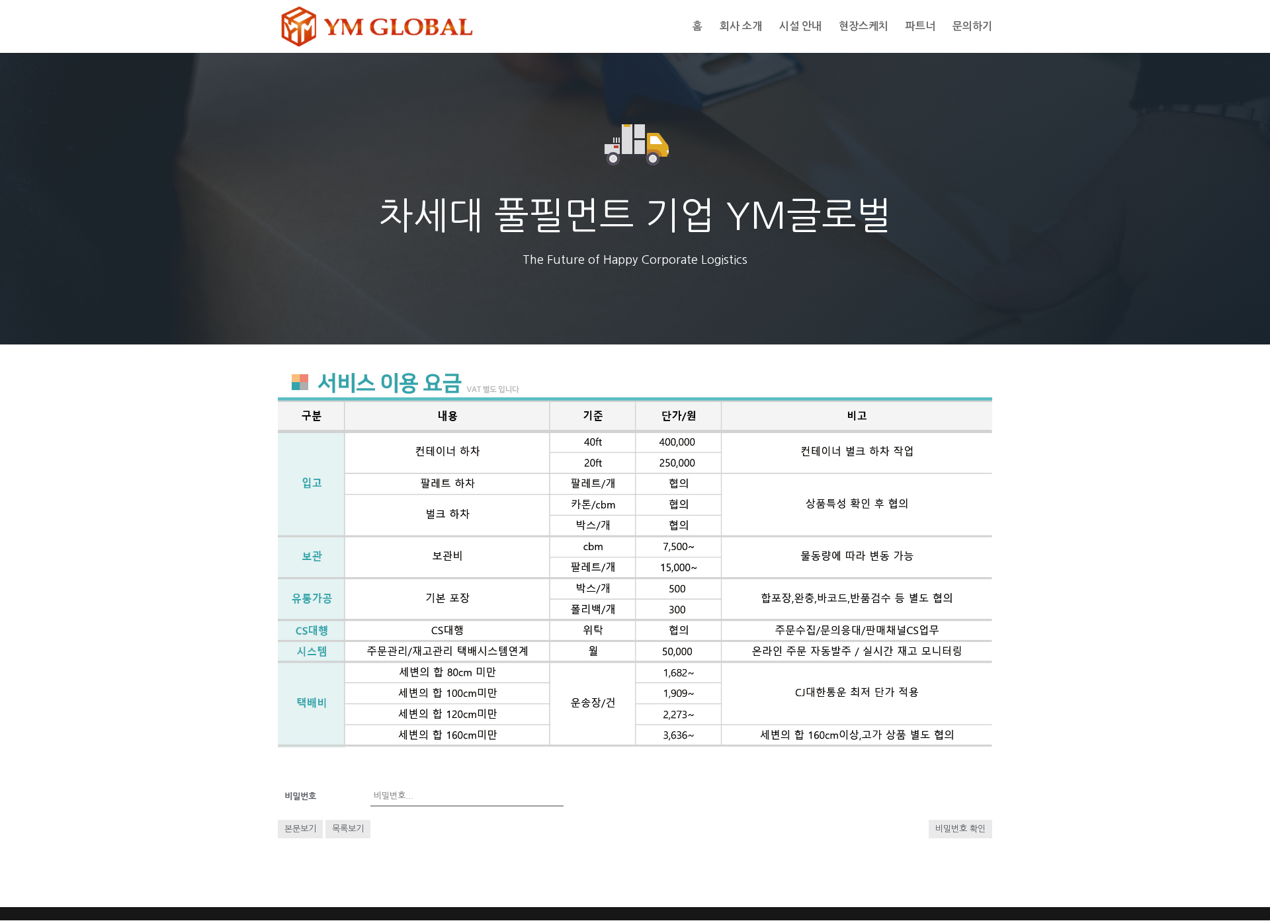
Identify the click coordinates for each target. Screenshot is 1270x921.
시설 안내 (800, 26)
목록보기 (348, 828)
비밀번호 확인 (960, 828)
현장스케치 (863, 26)
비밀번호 (300, 796)
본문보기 (300, 828)
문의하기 (972, 26)
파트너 (920, 26)
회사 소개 (741, 26)
